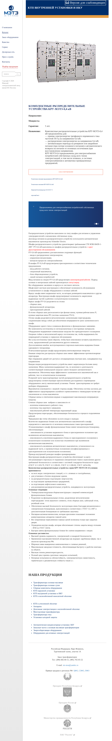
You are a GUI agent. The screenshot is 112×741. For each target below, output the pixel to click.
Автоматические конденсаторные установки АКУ (53, 625)
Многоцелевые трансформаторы (46, 612)
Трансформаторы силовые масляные (48, 583)
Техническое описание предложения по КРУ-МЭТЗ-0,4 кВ (47, 179)
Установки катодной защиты (45, 617)
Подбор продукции (10, 67)
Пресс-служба (7, 57)
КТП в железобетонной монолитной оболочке (52, 596)
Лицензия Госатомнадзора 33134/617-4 (42, 190)
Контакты (6, 62)
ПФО (87, 671)
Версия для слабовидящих (87, 2)
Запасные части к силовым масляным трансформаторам (56, 628)
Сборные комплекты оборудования (47, 588)
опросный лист (35, 195)
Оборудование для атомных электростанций (51, 633)
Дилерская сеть (8, 52)
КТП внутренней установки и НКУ (55, 7)
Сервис (5, 47)
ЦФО (76, 671)
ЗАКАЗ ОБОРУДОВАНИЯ (66, 172)
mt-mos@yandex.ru (70, 665)
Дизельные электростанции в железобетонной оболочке (56, 609)
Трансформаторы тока (42, 615)
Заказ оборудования (10, 37)
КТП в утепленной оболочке (45, 604)
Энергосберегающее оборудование (47, 630)
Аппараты (37, 606)
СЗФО (81, 671)
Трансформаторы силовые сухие (46, 585)
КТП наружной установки (44, 591)
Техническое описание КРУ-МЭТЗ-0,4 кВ (42, 184)
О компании (7, 27)
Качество (5, 42)
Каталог (5, 32)
